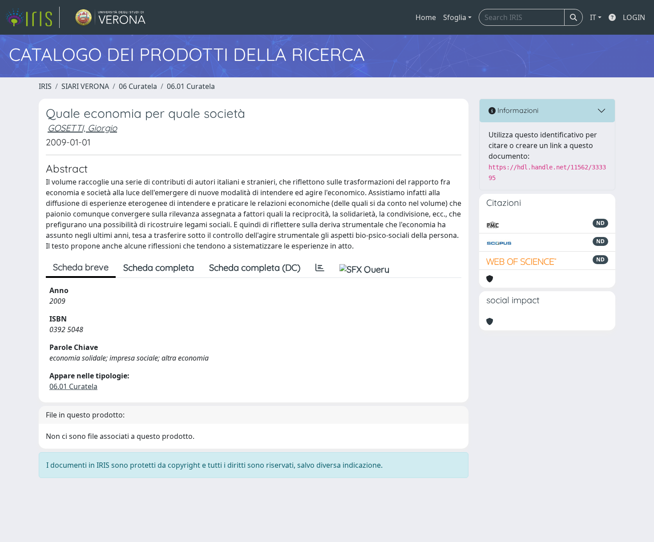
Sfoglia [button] (454, 17)
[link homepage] (32, 17)
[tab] (320, 267)
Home (426, 17)
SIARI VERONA (85, 86)
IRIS (45, 86)
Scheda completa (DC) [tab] (254, 267)
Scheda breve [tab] (81, 267)
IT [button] (593, 17)
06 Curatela (138, 86)
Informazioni (517, 110)
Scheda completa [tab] (158, 267)
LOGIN (634, 17)
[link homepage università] (110, 17)
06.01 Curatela (191, 86)
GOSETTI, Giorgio (82, 127)
